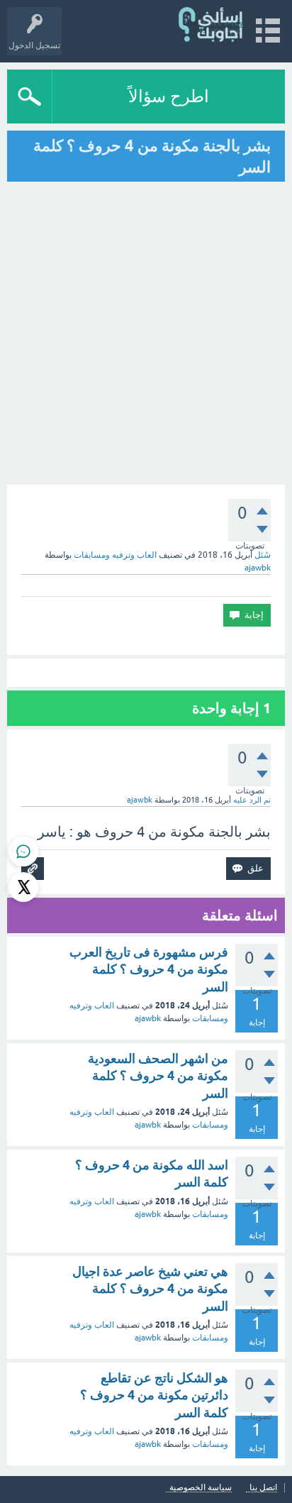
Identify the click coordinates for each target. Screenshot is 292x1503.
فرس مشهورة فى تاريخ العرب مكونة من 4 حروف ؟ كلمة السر (148, 969)
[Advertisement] (146, 335)
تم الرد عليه (252, 799)
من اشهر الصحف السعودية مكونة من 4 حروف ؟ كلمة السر (158, 1076)
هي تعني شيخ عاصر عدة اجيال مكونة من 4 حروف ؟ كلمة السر (150, 1289)
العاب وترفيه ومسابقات (115, 555)
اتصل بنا (263, 1487)
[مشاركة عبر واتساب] (23, 851)
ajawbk (148, 1018)
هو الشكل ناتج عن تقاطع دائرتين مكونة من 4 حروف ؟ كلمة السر (154, 1395)
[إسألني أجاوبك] (212, 24)
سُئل (262, 555)
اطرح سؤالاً (168, 96)
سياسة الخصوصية (200, 1487)
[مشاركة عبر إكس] (23, 887)
